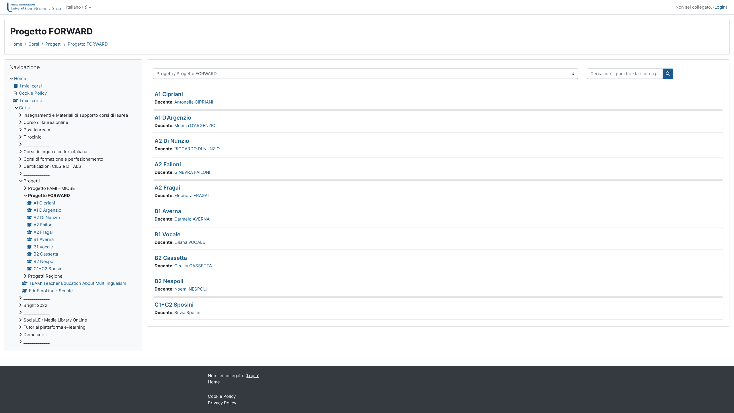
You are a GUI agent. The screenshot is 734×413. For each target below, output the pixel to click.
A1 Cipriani (169, 94)
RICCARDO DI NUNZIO (197, 148)
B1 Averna (168, 211)
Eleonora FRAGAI (191, 195)
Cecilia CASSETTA (193, 265)
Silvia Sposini (188, 312)
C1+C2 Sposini (174, 304)
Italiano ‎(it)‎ (76, 7)
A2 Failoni (168, 164)
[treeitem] (73, 210)
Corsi (33, 44)
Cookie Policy (222, 396)
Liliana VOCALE (189, 242)
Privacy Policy (222, 403)
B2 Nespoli (169, 281)
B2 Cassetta (171, 257)
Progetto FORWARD (88, 44)
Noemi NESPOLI (190, 289)
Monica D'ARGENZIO (194, 125)
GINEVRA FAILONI (192, 172)
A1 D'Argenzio (173, 117)
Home (16, 44)
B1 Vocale (167, 234)
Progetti (53, 44)
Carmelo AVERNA (192, 219)
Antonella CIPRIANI (193, 102)
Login (720, 7)
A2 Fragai (167, 187)
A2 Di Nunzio (172, 140)
